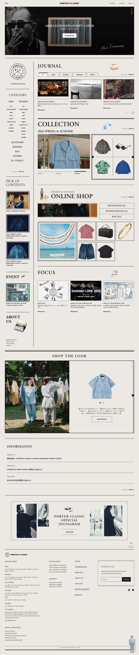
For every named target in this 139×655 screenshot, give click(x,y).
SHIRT (11, 119)
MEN (11, 101)
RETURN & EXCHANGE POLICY (15, 636)
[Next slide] (133, 113)
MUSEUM (66, 75)
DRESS (23, 122)
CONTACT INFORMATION (13, 640)
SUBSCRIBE (126, 579)
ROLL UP (7, 616)
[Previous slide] (126, 113)
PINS (31, 593)
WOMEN (23, 101)
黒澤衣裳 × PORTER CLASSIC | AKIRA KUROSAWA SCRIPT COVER (34, 458)
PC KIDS (16, 606)
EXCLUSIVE (21, 612)
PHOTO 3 (52, 173)
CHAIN (9, 593)
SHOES (26, 585)
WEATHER (8, 618)
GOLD (14, 616)
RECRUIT (78, 595)
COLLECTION (54, 562)
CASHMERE (20, 614)
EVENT (77, 562)
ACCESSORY (17, 142)
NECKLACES (26, 593)
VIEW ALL (131, 74)
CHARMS (35, 593)
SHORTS (11, 128)
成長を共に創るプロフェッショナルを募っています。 (53, 306)
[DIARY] (51, 102)
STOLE (35, 585)
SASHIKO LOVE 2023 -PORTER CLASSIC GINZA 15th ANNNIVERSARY (86, 306)
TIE (38, 585)
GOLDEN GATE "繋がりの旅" (80, 104)
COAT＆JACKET (11, 109)
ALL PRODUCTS (10, 621)
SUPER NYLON (16, 600)
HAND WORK (8, 614)
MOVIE (92, 75)
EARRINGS (19, 595)
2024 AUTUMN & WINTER (58, 572)
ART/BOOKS (10, 606)
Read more (41, 110)
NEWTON (10, 600)
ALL (11, 106)
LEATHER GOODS (9, 587)
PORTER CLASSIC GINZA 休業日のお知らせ (24, 469)
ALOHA (25, 616)
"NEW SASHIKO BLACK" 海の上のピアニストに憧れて (53, 105)
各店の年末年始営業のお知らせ (19, 480)
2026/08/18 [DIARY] (55, 585)
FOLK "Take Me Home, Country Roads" (117, 104)
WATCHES (13, 595)
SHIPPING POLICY (11, 634)
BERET (9, 585)
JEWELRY (17, 147)
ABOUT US (79, 578)
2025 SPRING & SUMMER (57, 570)
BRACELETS (19, 593)
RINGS (13, 593)
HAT (16, 585)
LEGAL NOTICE (10, 631)
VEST (11, 112)
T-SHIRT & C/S (11, 122)
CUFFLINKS (7, 595)
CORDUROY (31, 616)
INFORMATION (81, 567)
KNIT (11, 116)
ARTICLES (79, 75)
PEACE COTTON (33, 614)
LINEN (26, 614)
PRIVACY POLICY (10, 638)
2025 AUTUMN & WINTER (58, 568)
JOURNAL (53, 579)
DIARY (53, 75)
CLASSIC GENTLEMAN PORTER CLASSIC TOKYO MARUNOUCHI (116, 306)
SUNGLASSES (21, 585)
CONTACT (79, 584)
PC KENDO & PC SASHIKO (11, 612)
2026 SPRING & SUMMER (57, 565)
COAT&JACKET (23, 109)
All (43, 75)
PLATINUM (20, 616)
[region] (69, 31)
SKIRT (23, 134)
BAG (17, 151)
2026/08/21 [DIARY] (55, 583)
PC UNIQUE (17, 160)
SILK (11, 616)
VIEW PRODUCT (102, 419)
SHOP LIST (79, 573)
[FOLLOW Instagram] (133, 590)
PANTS (11, 125)
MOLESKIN (37, 616)
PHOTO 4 (71, 173)
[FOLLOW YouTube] (129, 590)
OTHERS (11, 131)
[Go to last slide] (93, 157)
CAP (13, 585)
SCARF (30, 585)
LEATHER (14, 614)
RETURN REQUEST (82, 589)
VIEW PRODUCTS (69, 39)
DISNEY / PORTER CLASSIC (31, 612)
